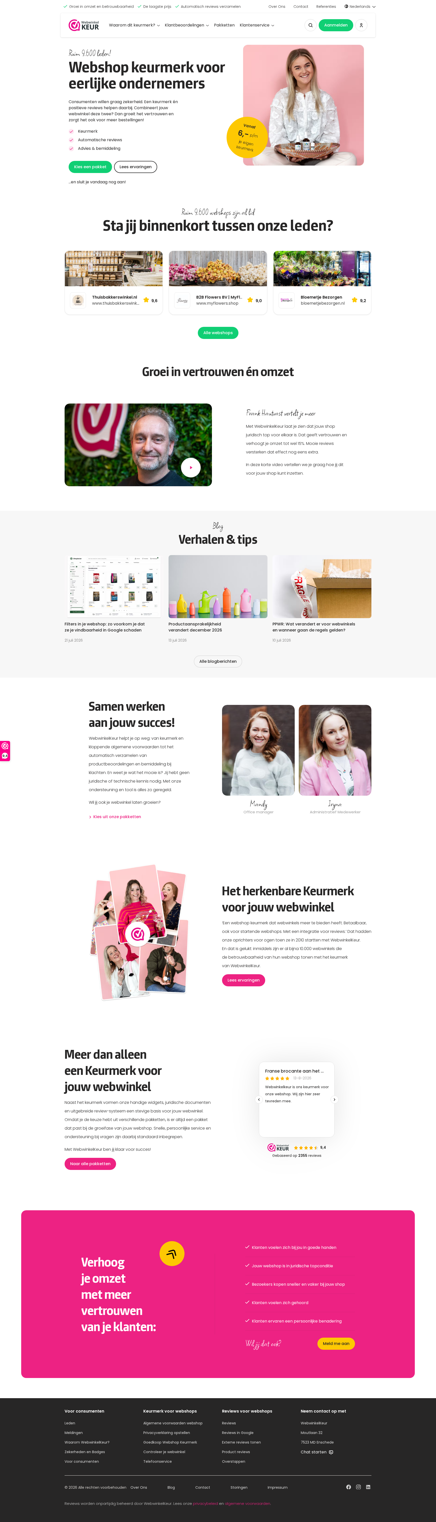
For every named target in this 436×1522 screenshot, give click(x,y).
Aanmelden (336, 25)
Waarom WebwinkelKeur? (87, 1442)
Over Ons (276, 6)
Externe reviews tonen (241, 1442)
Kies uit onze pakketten (117, 817)
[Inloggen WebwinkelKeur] (361, 25)
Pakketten (224, 25)
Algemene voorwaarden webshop (173, 1423)
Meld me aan (336, 1343)
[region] (296, 760)
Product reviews (236, 1451)
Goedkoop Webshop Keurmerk (170, 1442)
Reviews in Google (238, 1432)
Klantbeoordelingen (184, 25)
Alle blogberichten (218, 661)
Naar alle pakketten (90, 1164)
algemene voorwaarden (247, 1503)
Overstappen (233, 1461)
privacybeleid (205, 1503)
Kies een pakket (90, 167)
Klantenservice (254, 25)
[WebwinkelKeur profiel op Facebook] (348, 1487)
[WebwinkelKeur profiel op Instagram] (358, 1487)
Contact (300, 6)
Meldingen (74, 1432)
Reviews (229, 1423)
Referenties (326, 6)
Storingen (239, 1487)
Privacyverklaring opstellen (166, 1432)
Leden (70, 1423)
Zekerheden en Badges (85, 1451)
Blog (171, 1487)
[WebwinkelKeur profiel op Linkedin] (368, 1487)
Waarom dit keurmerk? (132, 25)
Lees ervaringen (136, 167)
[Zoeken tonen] (311, 25)
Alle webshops (218, 333)
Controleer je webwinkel (164, 1451)
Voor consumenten (82, 1461)
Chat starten (314, 1452)
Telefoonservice (157, 1461)
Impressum (278, 1487)
